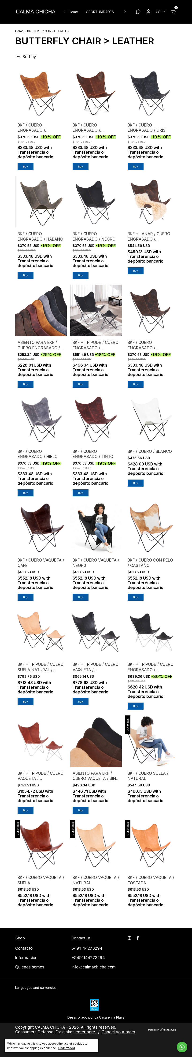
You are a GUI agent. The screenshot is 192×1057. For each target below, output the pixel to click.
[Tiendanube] (162, 1030)
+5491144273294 (88, 957)
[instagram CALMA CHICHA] (129, 938)
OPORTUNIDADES (100, 12)
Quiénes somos (29, 967)
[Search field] (138, 12)
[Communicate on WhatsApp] (182, 1047)
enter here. (86, 1032)
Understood (66, 1048)
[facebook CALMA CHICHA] (138, 938)
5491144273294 (86, 948)
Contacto (24, 948)
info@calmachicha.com (93, 967)
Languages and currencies (35, 988)
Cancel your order (118, 1032)
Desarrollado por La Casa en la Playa (96, 1017)
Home (73, 12)
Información (26, 957)
